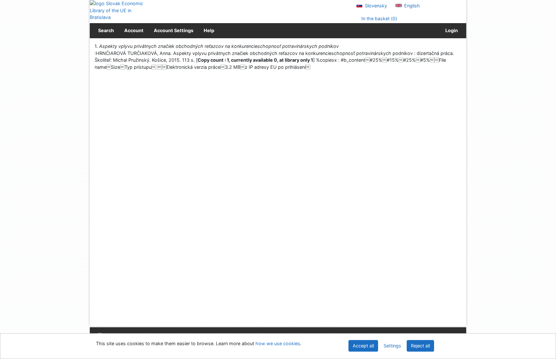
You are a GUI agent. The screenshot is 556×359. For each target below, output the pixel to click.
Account (134, 30)
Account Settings (173, 30)
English (411, 5)
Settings (392, 345)
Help (209, 30)
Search (106, 30)
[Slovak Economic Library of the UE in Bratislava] (117, 10)
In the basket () (378, 18)
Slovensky (375, 5)
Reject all (420, 345)
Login (450, 30)
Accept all (363, 345)
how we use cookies (277, 343)
